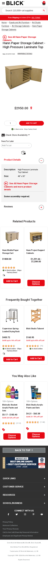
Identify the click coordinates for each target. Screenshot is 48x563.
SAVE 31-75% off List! (34, 417)
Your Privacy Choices (11, 529)
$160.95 (30, 337)
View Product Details (24, 53)
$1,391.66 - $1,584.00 (36, 260)
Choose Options (36, 283)
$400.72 (6, 337)
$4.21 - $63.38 (33, 413)
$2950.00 (21, 108)
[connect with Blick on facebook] (8, 516)
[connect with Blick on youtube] (41, 516)
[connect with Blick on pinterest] (33, 516)
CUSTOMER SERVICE (13, 486)
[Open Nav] (3, 3)
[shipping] (24, 153)
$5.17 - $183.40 (9, 414)
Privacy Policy (8, 522)
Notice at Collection (10, 525)
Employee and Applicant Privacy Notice (18, 536)
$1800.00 (6, 259)
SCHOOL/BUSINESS (12, 503)
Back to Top (22, 450)
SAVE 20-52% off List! (10, 418)
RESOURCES (9, 495)
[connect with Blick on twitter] (16, 516)
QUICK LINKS (9, 478)
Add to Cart (12, 281)
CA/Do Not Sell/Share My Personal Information (20, 532)
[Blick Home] (15, 3)
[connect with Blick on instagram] (25, 516)
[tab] (24, 159)
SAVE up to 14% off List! (11, 340)
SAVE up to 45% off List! (35, 340)
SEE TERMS (36, 18)
